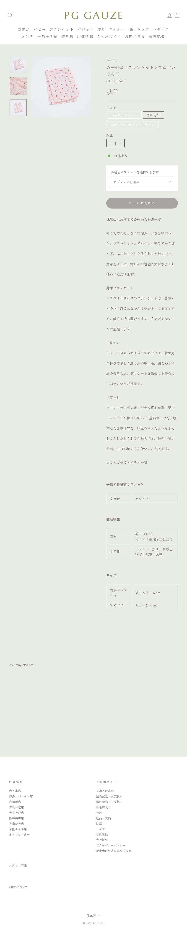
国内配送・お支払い (109, 796)
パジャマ (86, 29)
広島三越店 (16, 807)
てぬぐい (153, 115)
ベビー (40, 29)
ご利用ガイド (109, 36)
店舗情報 (85, 36)
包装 (99, 812)
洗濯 (99, 823)
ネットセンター (19, 834)
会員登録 (102, 834)
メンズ (28, 36)
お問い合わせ (18, 887)
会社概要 (157, 36)
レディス (161, 29)
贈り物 (67, 36)
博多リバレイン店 (21, 796)
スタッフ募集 (18, 865)
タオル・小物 (121, 29)
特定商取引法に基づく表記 (114, 851)
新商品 (24, 29)
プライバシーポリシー (111, 845)
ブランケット (61, 29)
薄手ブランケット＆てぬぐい (133, 124)
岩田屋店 (15, 801)
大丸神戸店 (16, 812)
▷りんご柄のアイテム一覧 (126, 462)
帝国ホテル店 (18, 829)
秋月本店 (15, 791)
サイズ (111, 108)
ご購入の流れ (105, 791)
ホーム (110, 60)
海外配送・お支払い (109, 801)
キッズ (143, 29)
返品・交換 (103, 818)
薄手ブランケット (124, 115)
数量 (109, 135)
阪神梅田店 (16, 818)
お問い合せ (135, 36)
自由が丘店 (16, 823)
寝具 (101, 29)
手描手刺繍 (47, 36)
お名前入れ (103, 807)
